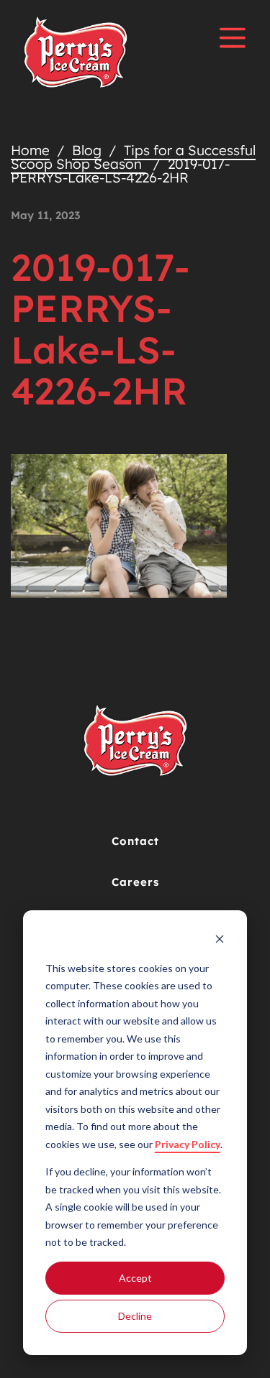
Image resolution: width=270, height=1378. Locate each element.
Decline (135, 1316)
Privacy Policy (187, 1144)
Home (30, 150)
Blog (87, 150)
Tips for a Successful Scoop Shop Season (133, 157)
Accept (135, 1278)
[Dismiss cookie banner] (220, 941)
